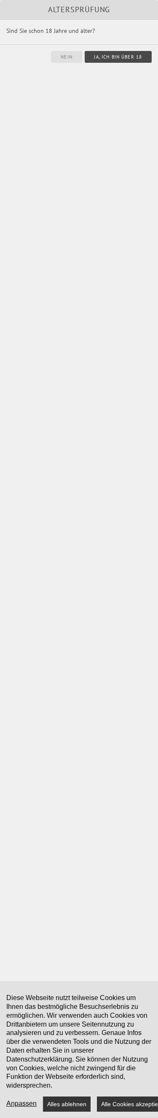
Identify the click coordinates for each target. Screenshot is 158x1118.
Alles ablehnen (66, 1104)
